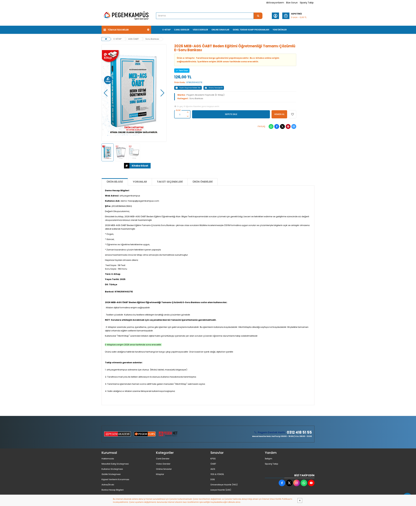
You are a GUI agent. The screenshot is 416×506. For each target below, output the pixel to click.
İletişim (268, 458)
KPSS (213, 458)
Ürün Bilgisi (115, 182)
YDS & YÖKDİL (217, 474)
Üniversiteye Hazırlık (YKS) (224, 484)
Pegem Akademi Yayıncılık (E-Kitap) (205, 94)
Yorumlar (140, 182)
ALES (212, 469)
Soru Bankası (152, 38)
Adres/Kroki (108, 484)
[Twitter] (282, 126)
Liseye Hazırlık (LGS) (220, 489)
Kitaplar (160, 474)
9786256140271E (194, 82)
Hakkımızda (108, 458)
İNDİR (137, 165)
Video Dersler (163, 463)
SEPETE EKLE (231, 114)
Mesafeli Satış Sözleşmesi (115, 463)
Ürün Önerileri (203, 182)
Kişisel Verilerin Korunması (115, 479)
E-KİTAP (118, 38)
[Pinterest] (288, 126)
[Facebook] (276, 126)
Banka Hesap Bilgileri (113, 489)
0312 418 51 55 (299, 432)
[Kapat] (299, 500)
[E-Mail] (293, 126)
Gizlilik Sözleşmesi (111, 474)
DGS (212, 479)
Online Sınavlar (164, 469)
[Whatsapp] (271, 126)
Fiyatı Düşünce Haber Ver (190, 88)
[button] (106, 93)
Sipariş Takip (307, 2)
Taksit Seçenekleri (170, 182)
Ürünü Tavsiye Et (216, 88)
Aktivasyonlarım (275, 2)
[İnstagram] (296, 483)
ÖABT (213, 463)
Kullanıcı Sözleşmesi (112, 469)
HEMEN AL (279, 114)
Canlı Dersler (162, 458)
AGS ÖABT (133, 38)
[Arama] (258, 16)
